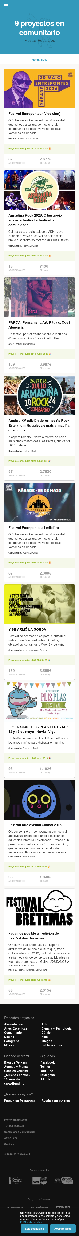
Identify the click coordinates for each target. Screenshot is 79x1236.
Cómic (46, 1032)
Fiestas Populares (39, 40)
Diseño (9, 1037)
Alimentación (13, 1024)
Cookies (9, 1144)
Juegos (47, 1041)
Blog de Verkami (15, 1062)
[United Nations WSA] (63, 1181)
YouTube (46, 1071)
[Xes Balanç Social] (39, 1181)
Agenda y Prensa (16, 1066)
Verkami (40, 7)
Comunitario (13, 1032)
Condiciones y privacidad (19, 1132)
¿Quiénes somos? (17, 1075)
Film (45, 1037)
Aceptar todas (62, 1229)
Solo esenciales (34, 1229)
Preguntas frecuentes (19, 1100)
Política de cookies (31, 1222)
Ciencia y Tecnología (57, 1028)
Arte (44, 1024)
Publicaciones (52, 1045)
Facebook (47, 1062)
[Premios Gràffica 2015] (15, 1181)
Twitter (45, 1066)
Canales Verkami (16, 1071)
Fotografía (11, 1041)
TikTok (45, 1079)
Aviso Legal (11, 1138)
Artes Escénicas (15, 1028)
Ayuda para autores (56, 1100)
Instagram (47, 1075)
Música (9, 1045)
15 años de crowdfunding (14, 1081)
